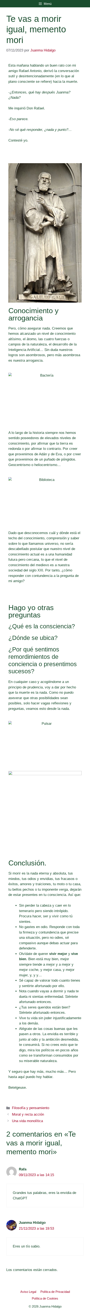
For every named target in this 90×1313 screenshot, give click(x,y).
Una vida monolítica (27, 1121)
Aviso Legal (28, 1291)
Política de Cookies (45, 1298)
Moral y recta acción (28, 1114)
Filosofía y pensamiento (30, 1108)
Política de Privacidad (55, 1291)
